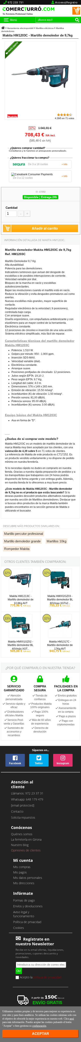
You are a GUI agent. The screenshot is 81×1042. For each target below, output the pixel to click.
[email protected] (22, 805)
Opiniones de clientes (26, 850)
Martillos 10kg (56, 541)
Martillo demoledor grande (22, 541)
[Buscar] (77, 19)
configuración (39, 1025)
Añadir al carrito (45, 228)
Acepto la (40, 977)
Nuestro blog (20, 845)
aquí (72, 1018)
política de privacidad (47, 977)
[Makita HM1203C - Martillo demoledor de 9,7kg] (40, 110)
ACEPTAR (40, 1034)
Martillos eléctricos (45, 28)
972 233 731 (16, 2)
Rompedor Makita (16, 549)
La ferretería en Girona (26, 839)
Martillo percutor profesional (23, 533)
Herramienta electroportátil (20, 28)
